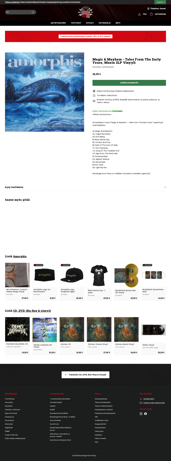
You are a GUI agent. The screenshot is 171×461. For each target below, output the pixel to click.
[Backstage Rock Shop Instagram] (141, 413)
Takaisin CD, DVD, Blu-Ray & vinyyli (87, 374)
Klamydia (9, 424)
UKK (96, 417)
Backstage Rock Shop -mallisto (62, 417)
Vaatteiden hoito (101, 420)
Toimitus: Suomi (158, 8)
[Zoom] (44, 92)
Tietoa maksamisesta (103, 406)
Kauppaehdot (100, 424)
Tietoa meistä (100, 438)
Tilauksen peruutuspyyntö (105, 413)
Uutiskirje (105, 23)
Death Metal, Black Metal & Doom (60, 428)
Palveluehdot (100, 427)
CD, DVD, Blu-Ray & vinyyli (32, 310)
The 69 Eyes (10, 399)
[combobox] (20, 12)
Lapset (52, 406)
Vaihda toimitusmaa (102, 114)
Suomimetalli (55, 420)
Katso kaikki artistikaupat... (15, 438)
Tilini (96, 442)
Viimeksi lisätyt (56, 402)
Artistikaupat (58, 23)
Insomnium (9, 420)
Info (118, 23)
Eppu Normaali (11, 413)
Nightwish (9, 427)
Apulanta (8, 406)
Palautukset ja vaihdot (104, 409)
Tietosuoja (99, 431)
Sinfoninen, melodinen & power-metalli (60, 435)
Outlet (90, 23)
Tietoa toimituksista (102, 402)
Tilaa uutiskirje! (12, 2)
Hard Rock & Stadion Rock (60, 440)
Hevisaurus (9, 417)
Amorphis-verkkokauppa (103, 66)
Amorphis (20, 256)
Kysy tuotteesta (14, 187)
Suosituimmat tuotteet (59, 413)
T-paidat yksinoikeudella (60, 399)
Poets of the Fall (11, 435)
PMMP (7, 431)
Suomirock (54, 424)
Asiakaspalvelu (101, 399)
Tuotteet (76, 23)
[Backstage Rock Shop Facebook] (145, 413)
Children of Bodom (12, 409)
